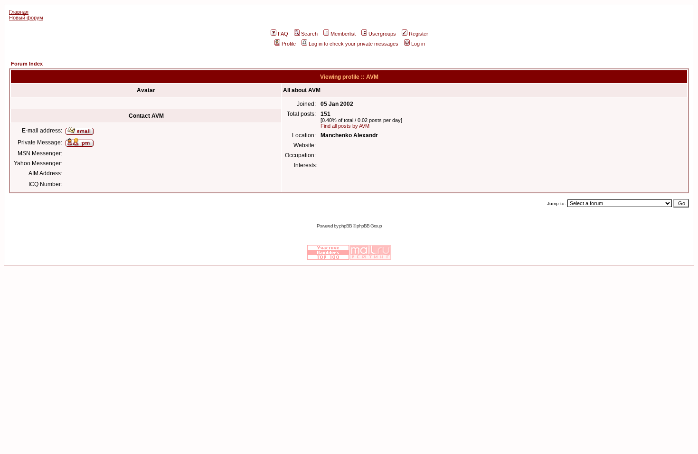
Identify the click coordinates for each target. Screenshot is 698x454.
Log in (418, 44)
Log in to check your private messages (353, 44)
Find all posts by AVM (345, 126)
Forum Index (27, 63)
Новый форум (26, 17)
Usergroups (382, 34)
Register (418, 34)
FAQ (283, 34)
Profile (289, 44)
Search (309, 34)
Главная (18, 12)
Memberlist (343, 34)
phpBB (345, 225)
